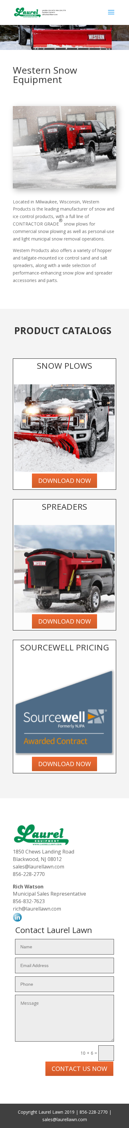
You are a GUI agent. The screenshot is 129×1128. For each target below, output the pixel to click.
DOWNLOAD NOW (64, 480)
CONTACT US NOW (79, 1068)
